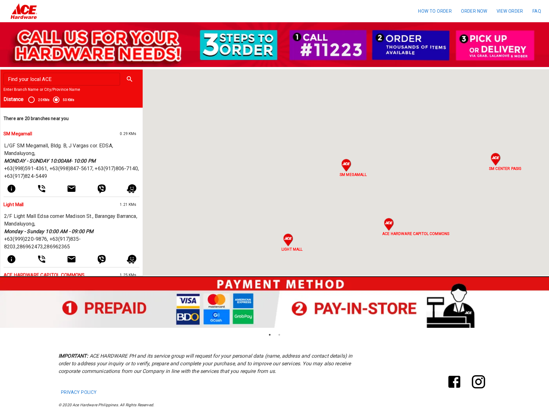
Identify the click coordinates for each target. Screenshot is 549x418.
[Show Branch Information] (11, 188)
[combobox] (61, 79)
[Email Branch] (71, 188)
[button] (129, 79)
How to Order (435, 11)
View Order (510, 11)
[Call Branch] (41, 188)
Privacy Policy (79, 392)
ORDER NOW (474, 11)
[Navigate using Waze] (131, 188)
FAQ (536, 11)
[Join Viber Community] (101, 188)
